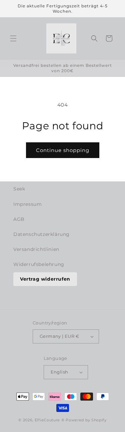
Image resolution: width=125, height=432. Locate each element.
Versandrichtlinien (36, 249)
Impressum (27, 204)
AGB (19, 219)
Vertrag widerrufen (45, 279)
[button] (13, 38)
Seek (19, 189)
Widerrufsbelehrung (38, 264)
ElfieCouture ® (50, 420)
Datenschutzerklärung (41, 234)
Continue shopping (62, 150)
